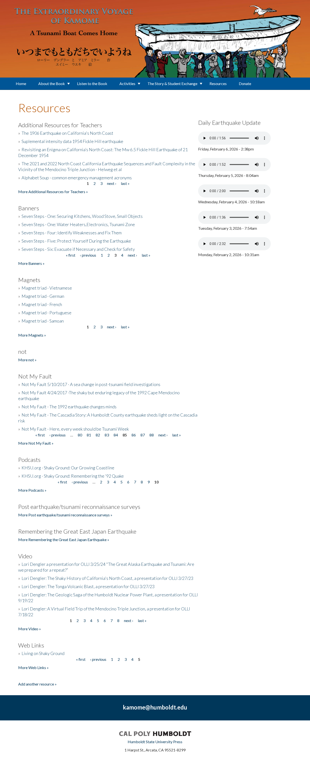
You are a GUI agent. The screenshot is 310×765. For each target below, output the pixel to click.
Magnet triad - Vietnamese (47, 288)
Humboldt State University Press (155, 741)
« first (70, 255)
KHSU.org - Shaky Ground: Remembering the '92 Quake (73, 476)
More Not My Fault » (36, 443)
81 (89, 435)
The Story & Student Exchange (172, 83)
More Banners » (31, 263)
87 (142, 435)
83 (107, 435)
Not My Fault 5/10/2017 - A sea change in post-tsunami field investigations (91, 384)
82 (98, 435)
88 (151, 435)
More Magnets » (32, 335)
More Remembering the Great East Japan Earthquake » (63, 539)
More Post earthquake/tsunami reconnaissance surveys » (65, 515)
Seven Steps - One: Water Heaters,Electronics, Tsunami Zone (78, 224)
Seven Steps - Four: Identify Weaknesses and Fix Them (72, 232)
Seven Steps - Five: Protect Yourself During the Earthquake (76, 241)
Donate (245, 83)
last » (125, 183)
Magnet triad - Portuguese (46, 312)
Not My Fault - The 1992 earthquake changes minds (69, 406)
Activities (127, 83)
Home (21, 83)
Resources (218, 83)
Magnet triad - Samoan (43, 320)
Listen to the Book (92, 83)
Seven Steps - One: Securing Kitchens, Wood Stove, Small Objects (82, 216)
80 (80, 435)
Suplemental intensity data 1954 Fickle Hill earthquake (72, 141)
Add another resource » (37, 684)
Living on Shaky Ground (43, 653)
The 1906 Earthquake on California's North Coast (67, 133)
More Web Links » (33, 667)
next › (111, 183)
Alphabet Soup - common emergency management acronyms (77, 177)
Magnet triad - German (43, 296)
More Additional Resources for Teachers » (53, 191)
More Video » (29, 628)
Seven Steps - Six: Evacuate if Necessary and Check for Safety (78, 249)
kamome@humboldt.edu (155, 707)
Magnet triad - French (42, 304)
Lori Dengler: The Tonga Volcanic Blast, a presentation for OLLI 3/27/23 (88, 586)
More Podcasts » (32, 490)
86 (134, 435)
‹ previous (88, 255)
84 (116, 435)
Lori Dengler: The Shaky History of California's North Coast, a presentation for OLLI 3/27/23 (107, 578)
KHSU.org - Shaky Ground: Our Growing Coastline (68, 467)
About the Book (51, 83)
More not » (27, 359)
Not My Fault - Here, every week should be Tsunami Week (75, 429)
